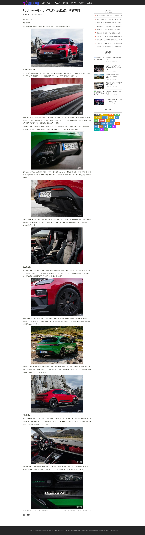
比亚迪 (105, 118)
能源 (106, 129)
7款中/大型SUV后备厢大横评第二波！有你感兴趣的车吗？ (112, 29)
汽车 (117, 118)
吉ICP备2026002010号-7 (64, 530)
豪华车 (97, 129)
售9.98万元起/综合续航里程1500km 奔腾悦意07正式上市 (112, 47)
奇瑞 (107, 120)
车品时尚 (49, 3)
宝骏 (101, 126)
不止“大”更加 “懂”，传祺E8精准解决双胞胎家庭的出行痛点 (112, 36)
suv (106, 115)
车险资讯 (81, 3)
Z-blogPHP (107, 530)
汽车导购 (104, 123)
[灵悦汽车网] (31, 2)
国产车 (97, 115)
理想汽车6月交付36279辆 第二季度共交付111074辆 (110, 40)
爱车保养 (73, 3)
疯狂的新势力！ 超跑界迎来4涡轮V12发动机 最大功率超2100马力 (114, 26)
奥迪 (114, 126)
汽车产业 (111, 118)
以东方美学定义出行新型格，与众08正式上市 (109, 19)
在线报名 (89, 3)
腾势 (105, 126)
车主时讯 (57, 3)
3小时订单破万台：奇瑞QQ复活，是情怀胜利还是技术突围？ (113, 16)
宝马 (109, 126)
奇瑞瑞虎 (97, 123)
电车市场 (65, 3)
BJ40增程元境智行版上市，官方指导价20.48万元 (40, 511)
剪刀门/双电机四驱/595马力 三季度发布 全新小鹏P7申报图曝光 (113, 33)
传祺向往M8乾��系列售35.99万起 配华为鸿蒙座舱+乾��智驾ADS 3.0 (116, 43)
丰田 (96, 120)
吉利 (102, 129)
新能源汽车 (98, 118)
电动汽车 (111, 123)
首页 (43, 3)
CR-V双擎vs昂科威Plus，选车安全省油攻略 (75, 511)
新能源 (112, 120)
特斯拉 (117, 123)
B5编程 (117, 530)
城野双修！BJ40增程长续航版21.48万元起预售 (109, 22)
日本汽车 (102, 120)
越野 (96, 126)
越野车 (111, 115)
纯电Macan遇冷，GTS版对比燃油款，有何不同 (51, 10)
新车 (102, 115)
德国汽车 (117, 115)
